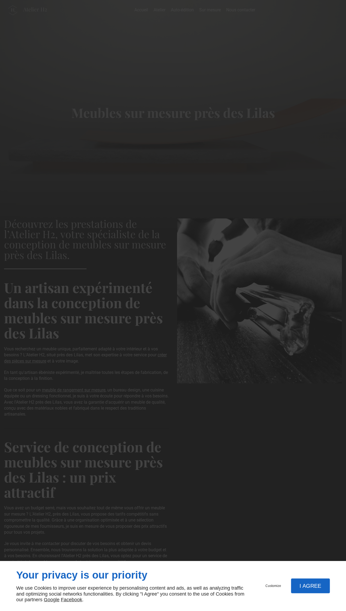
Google (51, 599)
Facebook (71, 599)
